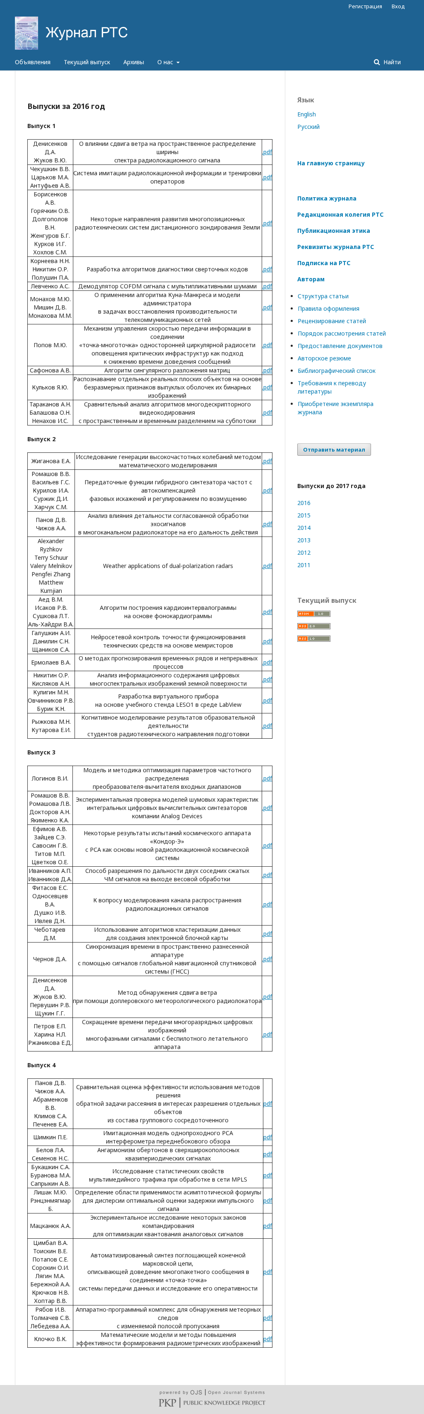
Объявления (33, 62)
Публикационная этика (333, 230)
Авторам (311, 279)
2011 (304, 565)
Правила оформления (328, 308)
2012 (304, 552)
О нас (166, 62)
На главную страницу (331, 163)
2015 (304, 515)
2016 (304, 503)
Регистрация (365, 6)
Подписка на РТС (323, 263)
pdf (267, 1103)
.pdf (267, 152)
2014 (304, 528)
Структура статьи (323, 296)
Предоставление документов (340, 346)
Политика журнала (327, 198)
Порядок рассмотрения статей (342, 333)
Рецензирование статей (332, 321)
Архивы (133, 62)
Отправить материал (334, 449)
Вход (398, 6)
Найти (391, 62)
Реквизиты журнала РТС (335, 247)
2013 (304, 540)
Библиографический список (337, 371)
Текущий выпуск (87, 62)
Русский (308, 127)
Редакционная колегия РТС (340, 214)
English (306, 114)
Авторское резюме (324, 358)
